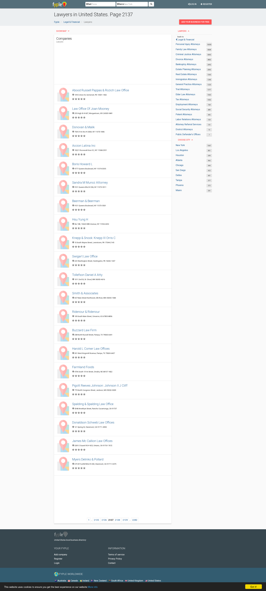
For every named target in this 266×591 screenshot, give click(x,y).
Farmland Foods (83, 367)
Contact (111, 563)
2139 (125, 520)
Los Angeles (182, 150)
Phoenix (180, 185)
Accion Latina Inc (83, 145)
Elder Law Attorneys (185, 94)
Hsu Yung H (80, 219)
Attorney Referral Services (188, 124)
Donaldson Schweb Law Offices (93, 422)
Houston (180, 155)
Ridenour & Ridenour (86, 311)
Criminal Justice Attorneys (188, 54)
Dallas (179, 175)
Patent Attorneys (184, 114)
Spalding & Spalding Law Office (92, 404)
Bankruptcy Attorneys (186, 64)
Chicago (179, 165)
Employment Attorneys (187, 104)
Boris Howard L (82, 164)
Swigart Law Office (85, 256)
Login (56, 563)
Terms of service (116, 554)
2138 (117, 520)
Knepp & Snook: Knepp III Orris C (94, 238)
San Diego (181, 170)
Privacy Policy (115, 558)
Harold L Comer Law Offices (91, 348)
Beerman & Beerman (86, 201)
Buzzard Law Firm (84, 330)
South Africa (117, 580)
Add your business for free (195, 22)
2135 (96, 520)
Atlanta (179, 160)
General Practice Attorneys (189, 84)
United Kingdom (135, 580)
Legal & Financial (186, 39)
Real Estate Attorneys (186, 74)
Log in (193, 4)
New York (180, 145)
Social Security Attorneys (188, 109)
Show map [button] (61, 31)
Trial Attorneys (183, 89)
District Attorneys (184, 129)
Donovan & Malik (83, 127)
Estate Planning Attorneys (188, 69)
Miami (179, 190)
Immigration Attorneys (186, 79)
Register (207, 4)
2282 (134, 520)
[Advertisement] (106, 64)
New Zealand (100, 580)
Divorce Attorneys (184, 59)
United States (154, 580)
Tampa (179, 180)
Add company (60, 554)
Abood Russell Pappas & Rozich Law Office (100, 90)
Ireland (85, 580)
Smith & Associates (85, 293)
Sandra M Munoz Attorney (90, 182)
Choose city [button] (184, 140)
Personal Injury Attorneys (188, 44)
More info (93, 587)
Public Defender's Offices (188, 134)
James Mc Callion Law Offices (92, 441)
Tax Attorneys (182, 99)
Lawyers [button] (182, 31)
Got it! (253, 586)
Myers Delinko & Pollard (87, 459)
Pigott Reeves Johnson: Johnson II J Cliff (99, 385)
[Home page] (59, 4)
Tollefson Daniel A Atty (87, 275)
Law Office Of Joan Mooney (90, 108)
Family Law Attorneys (186, 49)
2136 (104, 520)
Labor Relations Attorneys (188, 119)
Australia (61, 580)
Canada (74, 580)
